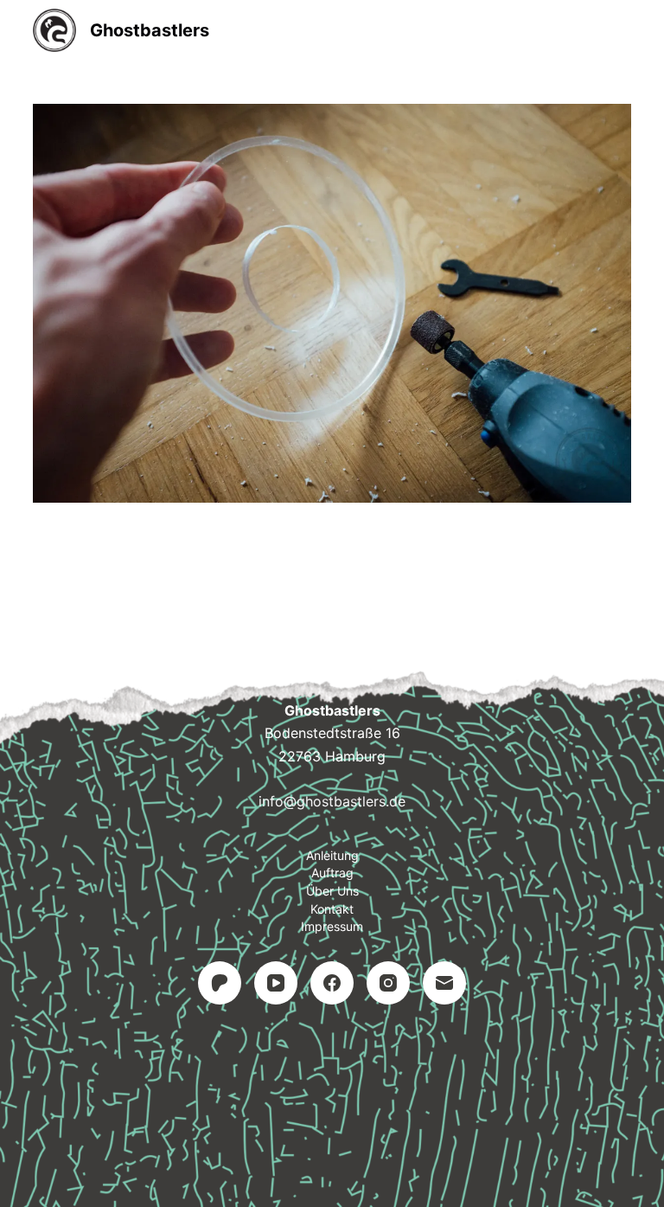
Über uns (332, 890)
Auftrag (332, 872)
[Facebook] (332, 983)
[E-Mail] (444, 983)
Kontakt (332, 909)
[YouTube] (275, 983)
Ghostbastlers (149, 30)
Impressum (332, 926)
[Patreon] (219, 983)
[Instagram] (388, 983)
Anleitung (332, 855)
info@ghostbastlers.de (332, 801)
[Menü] (623, 30)
